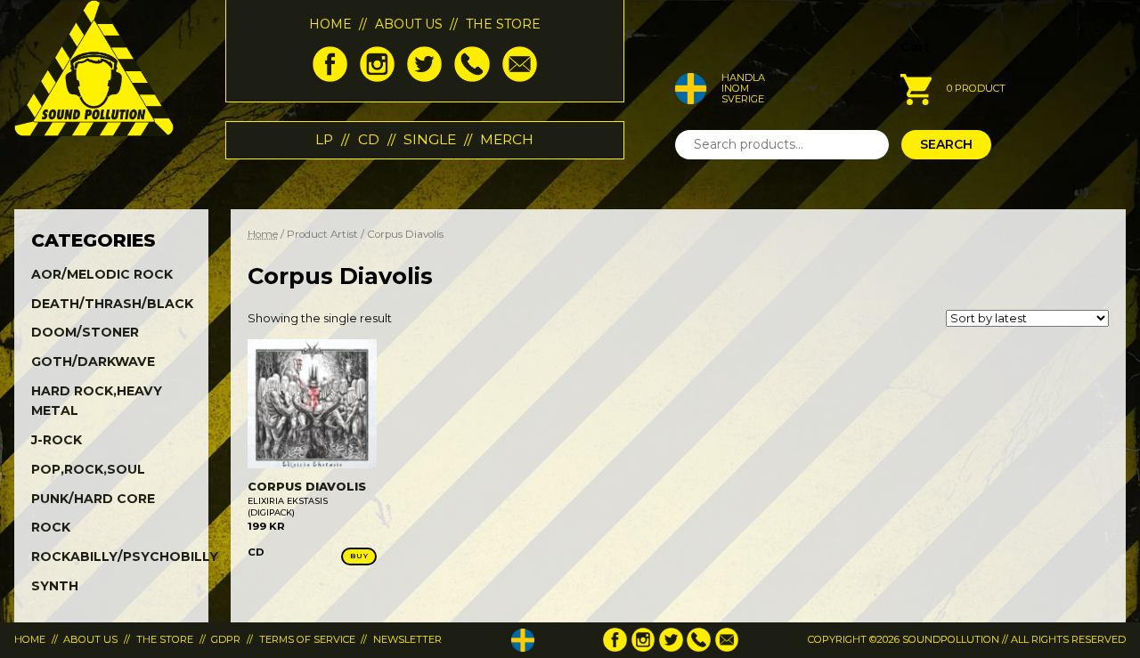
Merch (506, 139)
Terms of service (307, 639)
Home (330, 24)
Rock (50, 527)
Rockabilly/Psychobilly (124, 556)
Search (946, 144)
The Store (503, 24)
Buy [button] (359, 555)
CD (368, 139)
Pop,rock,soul (88, 469)
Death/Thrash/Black (112, 304)
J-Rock (56, 440)
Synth (54, 586)
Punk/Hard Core (93, 499)
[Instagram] (377, 77)
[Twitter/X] (424, 77)
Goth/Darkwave (93, 361)
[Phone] (471, 77)
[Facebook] (330, 77)
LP (324, 139)
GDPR (225, 639)
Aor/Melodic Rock (102, 274)
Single (429, 139)
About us (409, 24)
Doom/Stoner (85, 332)
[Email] (519, 77)
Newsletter (407, 639)
